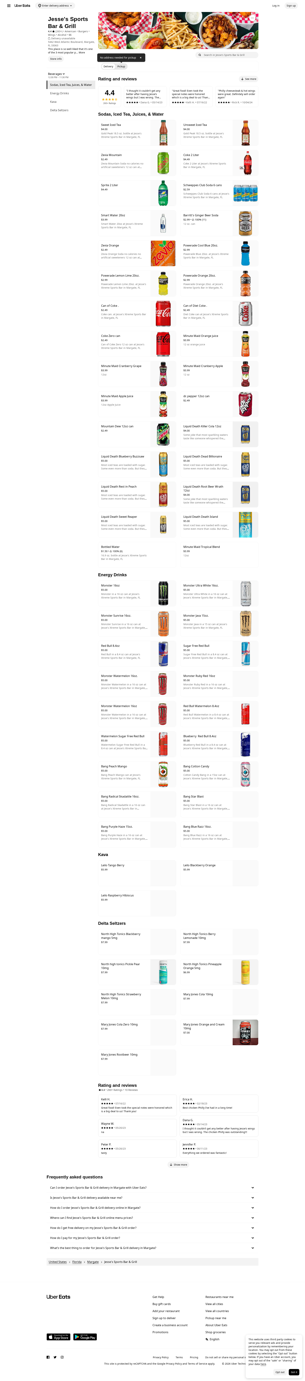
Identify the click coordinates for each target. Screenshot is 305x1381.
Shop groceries (215, 1332)
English (214, 1339)
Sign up (291, 5)
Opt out (280, 1372)
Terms (179, 1357)
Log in (276, 5)
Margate (93, 1262)
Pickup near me (215, 1318)
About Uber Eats (216, 1325)
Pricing (194, 1357)
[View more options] (252, 18)
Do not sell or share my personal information (231, 1357)
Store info (56, 58)
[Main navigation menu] (9, 5)
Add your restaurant (166, 1311)
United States (58, 1262)
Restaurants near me (219, 1297)
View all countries (217, 1311)
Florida (77, 1262)
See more (250, 79)
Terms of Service (197, 1363)
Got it (294, 1372)
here (263, 1364)
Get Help (158, 1297)
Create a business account (170, 1325)
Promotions (160, 1332)
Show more (180, 1164)
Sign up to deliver (164, 1318)
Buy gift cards (161, 1304)
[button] (152, 1188)
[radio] (108, 66)
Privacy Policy (161, 1357)
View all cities (214, 1304)
